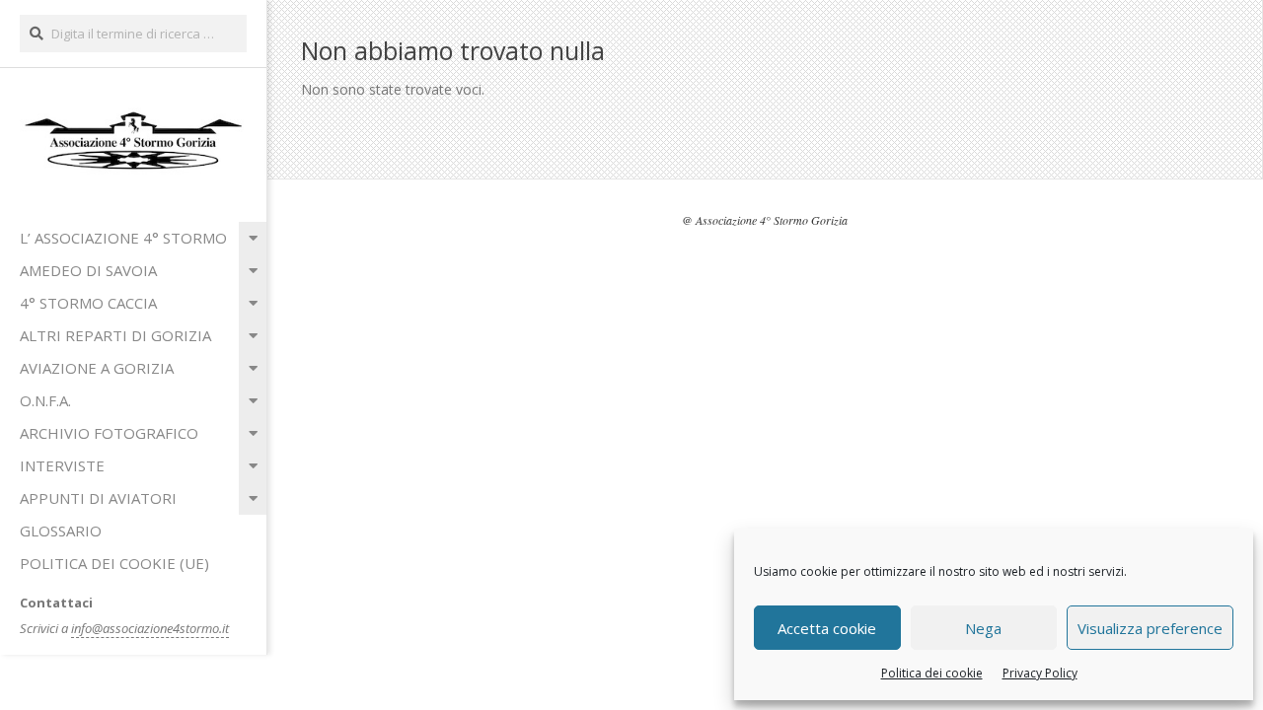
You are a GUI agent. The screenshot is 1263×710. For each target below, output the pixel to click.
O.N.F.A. (45, 400)
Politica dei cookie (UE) (114, 563)
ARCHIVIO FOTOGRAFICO (109, 433)
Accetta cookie (827, 628)
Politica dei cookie (932, 673)
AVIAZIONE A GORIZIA (97, 368)
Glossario (61, 530)
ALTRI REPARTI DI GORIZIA (115, 335)
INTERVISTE (62, 465)
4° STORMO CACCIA (88, 303)
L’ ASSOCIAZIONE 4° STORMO (123, 238)
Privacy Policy (1040, 673)
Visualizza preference (1150, 628)
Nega (983, 628)
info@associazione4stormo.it (150, 628)
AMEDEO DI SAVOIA (88, 270)
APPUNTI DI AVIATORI (98, 498)
